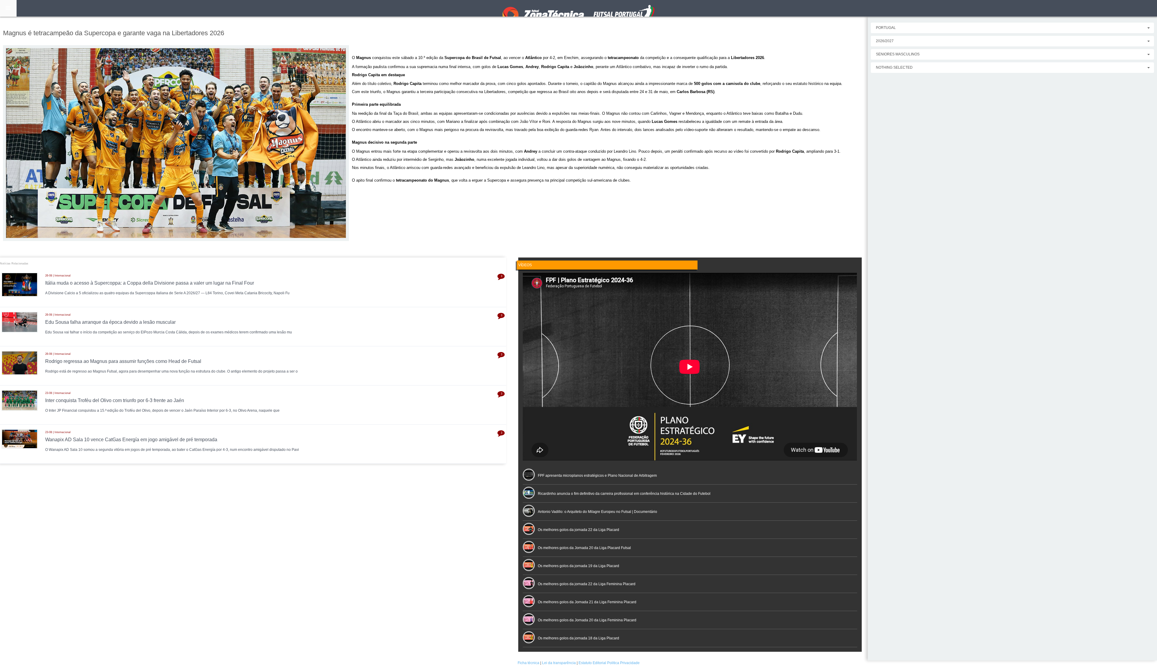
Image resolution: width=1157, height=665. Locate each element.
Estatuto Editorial (592, 663)
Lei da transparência (559, 663)
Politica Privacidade (623, 663)
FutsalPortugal (578, 8)
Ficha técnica (528, 663)
